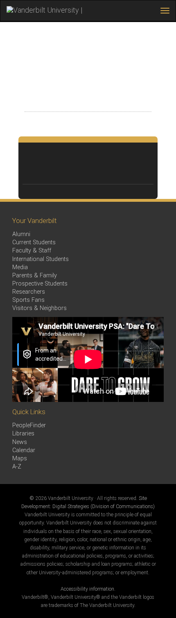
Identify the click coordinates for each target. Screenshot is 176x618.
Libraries (23, 433)
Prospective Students (40, 283)
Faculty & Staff (31, 250)
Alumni (21, 234)
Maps (19, 458)
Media (20, 267)
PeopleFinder (29, 425)
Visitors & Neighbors (39, 308)
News (19, 442)
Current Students (34, 242)
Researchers (28, 291)
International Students (40, 259)
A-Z (16, 466)
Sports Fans (28, 300)
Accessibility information (87, 589)
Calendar (23, 450)
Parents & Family (34, 275)
